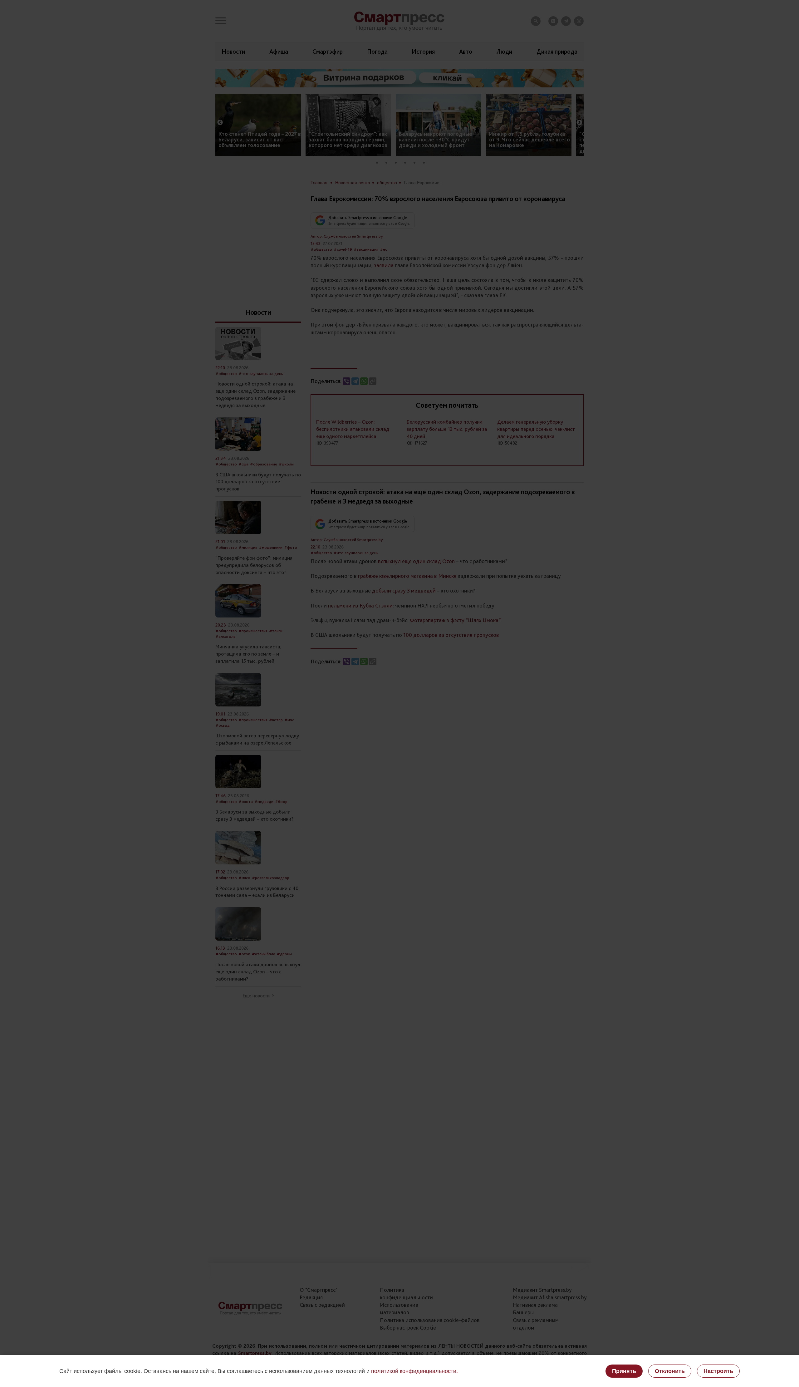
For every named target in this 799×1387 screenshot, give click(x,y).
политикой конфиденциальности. (414, 1371)
